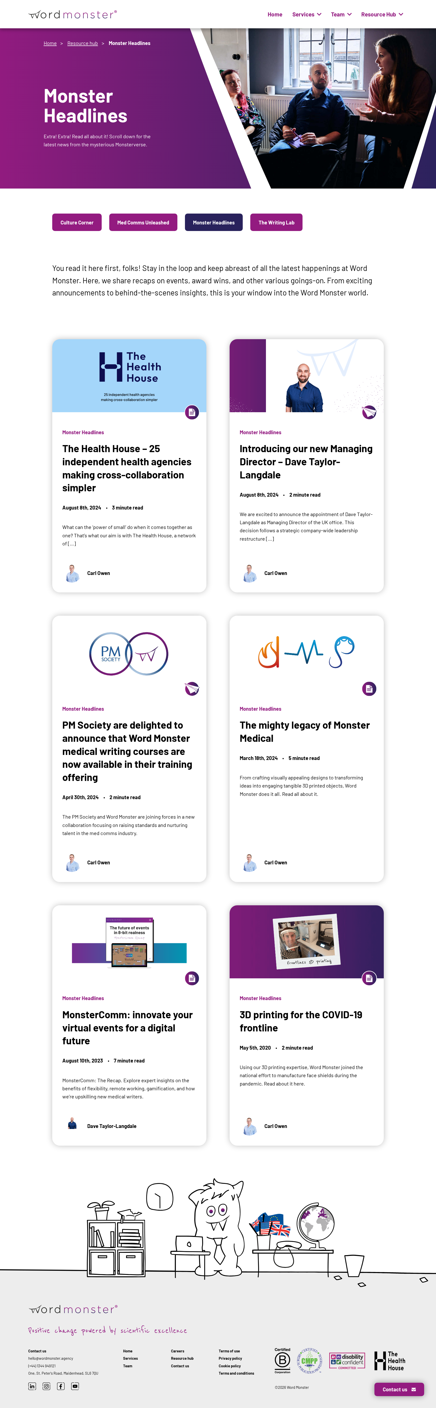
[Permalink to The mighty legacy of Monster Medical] (307, 734)
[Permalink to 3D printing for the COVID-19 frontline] (307, 1010)
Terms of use (229, 1351)
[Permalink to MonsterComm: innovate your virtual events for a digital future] (129, 1010)
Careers (177, 1351)
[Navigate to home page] (73, 14)
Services (303, 14)
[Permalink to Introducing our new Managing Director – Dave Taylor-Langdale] (307, 451)
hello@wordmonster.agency (50, 1358)
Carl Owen (98, 573)
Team (338, 14)
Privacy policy (230, 1358)
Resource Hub (378, 14)
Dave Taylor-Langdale (112, 1126)
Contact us (180, 1366)
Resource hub (82, 43)
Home (275, 14)
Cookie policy (230, 1366)
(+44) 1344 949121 (42, 1366)
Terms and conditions (236, 1373)
